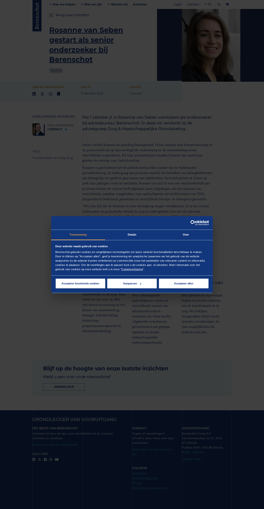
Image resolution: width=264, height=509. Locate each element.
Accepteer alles (183, 283)
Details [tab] (132, 234)
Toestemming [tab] (78, 234)
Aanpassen (130, 283)
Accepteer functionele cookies (80, 283)
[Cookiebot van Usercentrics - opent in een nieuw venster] (193, 223)
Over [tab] (186, 234)
